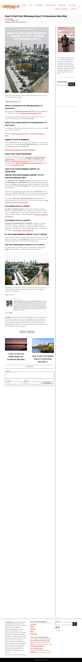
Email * (26, 380)
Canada (23, 21)
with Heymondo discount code (20, 161)
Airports (20, 21)
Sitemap (24, 654)
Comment (7, 370)
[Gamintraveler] (10, 7)
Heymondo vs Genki (18, 165)
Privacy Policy (14, 654)
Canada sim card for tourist (19, 133)
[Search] (74, 624)
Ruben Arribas (9, 18)
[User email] (11, 313)
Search (72, 84)
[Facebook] (7, 313)
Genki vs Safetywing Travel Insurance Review (29, 163)
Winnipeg (30, 331)
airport (22, 331)
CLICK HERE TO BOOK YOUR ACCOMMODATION (20, 149)
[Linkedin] (9, 313)
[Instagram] (6, 313)
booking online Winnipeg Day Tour (31, 113)
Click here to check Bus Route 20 (23, 230)
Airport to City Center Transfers (11, 21)
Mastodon (58, 630)
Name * (9, 380)
